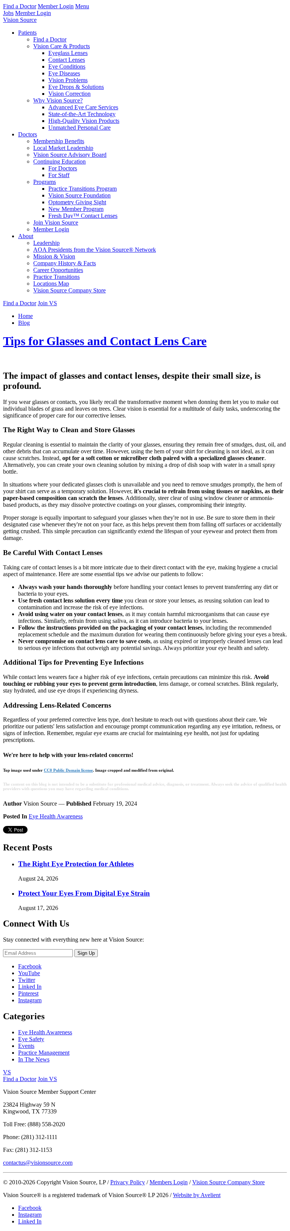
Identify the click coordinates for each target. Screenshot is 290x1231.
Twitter (26, 980)
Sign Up (86, 953)
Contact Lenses (66, 60)
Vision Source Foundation (79, 195)
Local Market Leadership (63, 148)
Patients (27, 32)
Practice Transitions (56, 277)
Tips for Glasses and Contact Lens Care (105, 341)
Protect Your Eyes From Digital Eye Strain (84, 893)
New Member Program (75, 209)
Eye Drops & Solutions (76, 87)
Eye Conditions (66, 66)
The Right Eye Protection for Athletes (76, 864)
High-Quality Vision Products (83, 121)
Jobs (8, 13)
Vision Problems (68, 80)
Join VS (47, 303)
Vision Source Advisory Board (69, 154)
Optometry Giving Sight (77, 202)
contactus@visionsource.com (37, 1162)
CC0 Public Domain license (68, 770)
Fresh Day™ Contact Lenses (82, 216)
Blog (24, 323)
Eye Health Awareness (56, 816)
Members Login (169, 1182)
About (25, 236)
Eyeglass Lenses (68, 53)
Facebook (30, 966)
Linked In (30, 986)
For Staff (58, 175)
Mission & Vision (54, 256)
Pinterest (28, 993)
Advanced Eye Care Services (83, 107)
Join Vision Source (55, 222)
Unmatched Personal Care (79, 127)
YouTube (29, 973)
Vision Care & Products (61, 46)
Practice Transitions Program (82, 188)
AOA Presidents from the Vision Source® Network (94, 249)
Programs (44, 182)
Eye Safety (31, 1039)
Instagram (30, 1000)
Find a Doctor (19, 6)
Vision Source (20, 20)
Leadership (46, 243)
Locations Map (51, 283)
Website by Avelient (197, 1195)
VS (7, 1072)
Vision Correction (69, 93)
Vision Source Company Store (69, 290)
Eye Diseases (64, 73)
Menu (82, 6)
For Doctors (62, 168)
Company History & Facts (64, 263)
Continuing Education (59, 161)
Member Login (56, 6)
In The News (33, 1059)
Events (26, 1046)
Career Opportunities (58, 270)
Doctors (27, 134)
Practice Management (43, 1052)
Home (25, 316)
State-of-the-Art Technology (82, 114)
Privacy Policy (127, 1182)
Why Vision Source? (58, 100)
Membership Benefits (58, 141)
